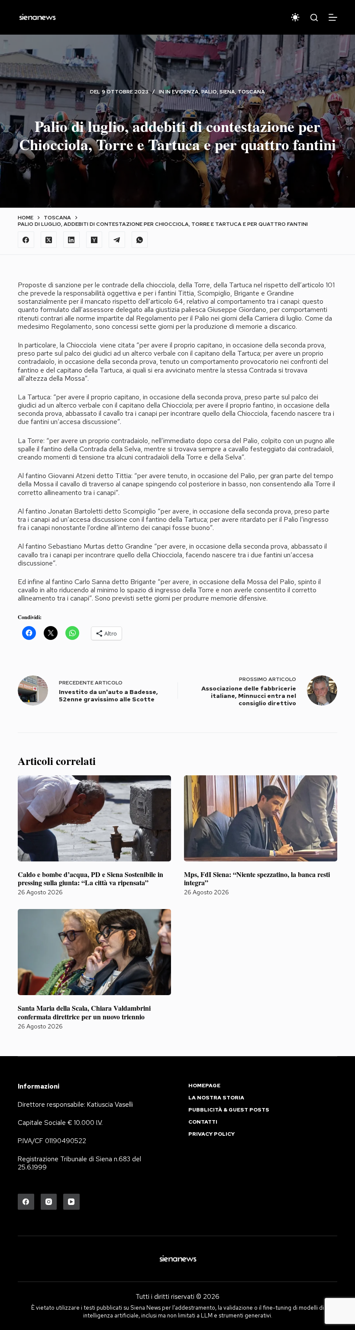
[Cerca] (314, 17)
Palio (209, 91)
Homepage (204, 1086)
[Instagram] (49, 1202)
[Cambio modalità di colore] (295, 17)
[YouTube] (71, 1202)
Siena (227, 91)
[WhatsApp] (140, 239)
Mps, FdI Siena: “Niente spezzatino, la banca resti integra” (257, 878)
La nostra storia (216, 1098)
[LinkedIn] (71, 239)
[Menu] (333, 17)
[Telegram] (117, 239)
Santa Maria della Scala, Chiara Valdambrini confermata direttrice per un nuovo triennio (84, 1012)
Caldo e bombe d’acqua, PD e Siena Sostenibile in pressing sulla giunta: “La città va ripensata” (90, 878)
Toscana (251, 91)
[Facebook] (26, 239)
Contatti (202, 1122)
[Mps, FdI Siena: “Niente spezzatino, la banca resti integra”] (260, 818)
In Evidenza (182, 91)
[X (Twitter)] (49, 239)
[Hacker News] (94, 239)
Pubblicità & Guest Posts (228, 1110)
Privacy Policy (211, 1134)
